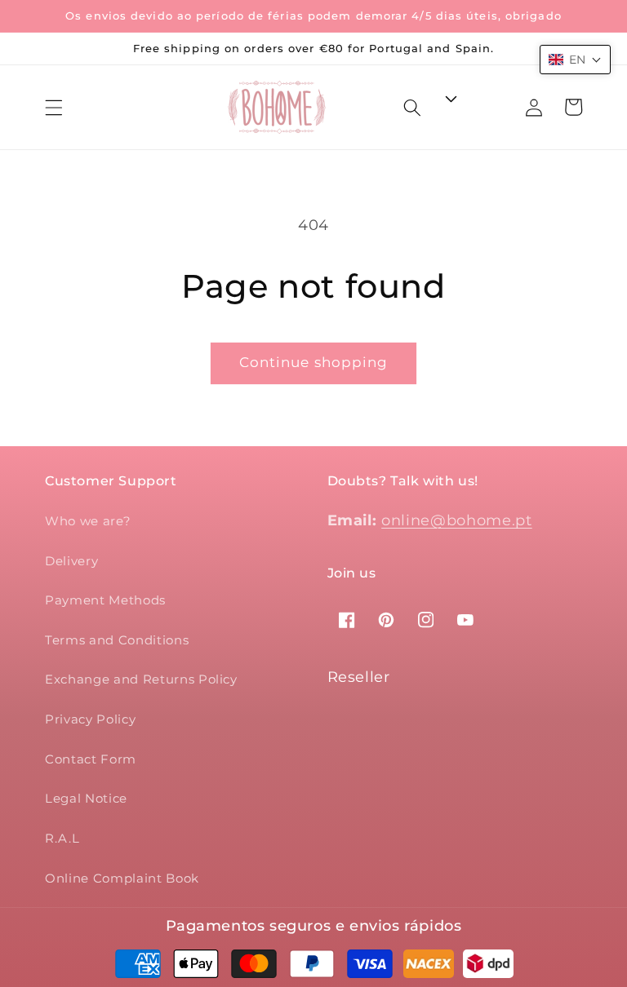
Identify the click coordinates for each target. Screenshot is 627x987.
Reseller (358, 677)
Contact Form (90, 759)
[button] (53, 106)
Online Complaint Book (122, 878)
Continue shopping (314, 362)
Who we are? (88, 521)
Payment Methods (105, 600)
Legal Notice (86, 798)
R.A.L (62, 838)
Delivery (71, 561)
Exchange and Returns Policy (141, 679)
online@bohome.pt (456, 520)
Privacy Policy (90, 719)
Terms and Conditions (117, 640)
